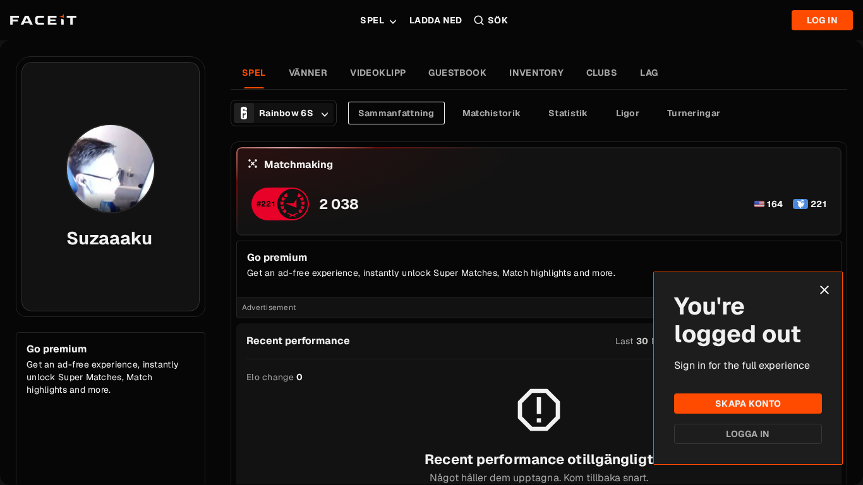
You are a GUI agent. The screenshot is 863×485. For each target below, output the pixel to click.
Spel (372, 20)
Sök (498, 20)
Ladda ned (435, 20)
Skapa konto (748, 403)
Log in (822, 20)
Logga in (747, 434)
